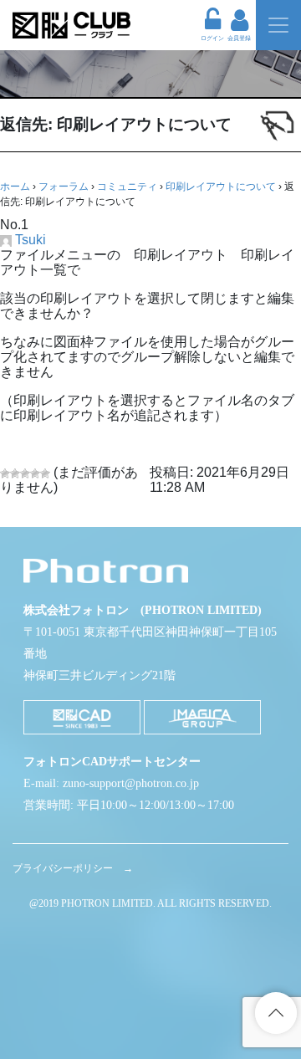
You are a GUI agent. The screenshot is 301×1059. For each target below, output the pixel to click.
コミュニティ (127, 186)
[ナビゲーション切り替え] (278, 25)
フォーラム (63, 186)
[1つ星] (5, 473)
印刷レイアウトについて (221, 186)
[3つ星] (25, 473)
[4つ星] (35, 473)
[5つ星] (45, 473)
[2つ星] (15, 473)
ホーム (15, 186)
